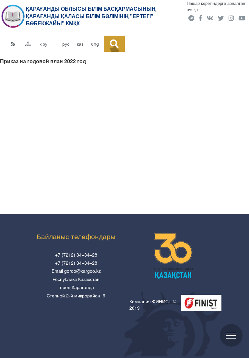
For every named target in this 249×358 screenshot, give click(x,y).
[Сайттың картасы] (31, 43)
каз (80, 43)
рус (65, 43)
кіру (43, 43)
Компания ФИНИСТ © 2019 (152, 304)
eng (95, 43)
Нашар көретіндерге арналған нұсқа (216, 6)
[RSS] (17, 43)
